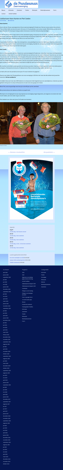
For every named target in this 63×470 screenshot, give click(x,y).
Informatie (11, 10)
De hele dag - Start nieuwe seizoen (18, 231)
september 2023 (7, 308)
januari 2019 (5, 382)
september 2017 (7, 401)
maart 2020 (5, 363)
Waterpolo (34, 10)
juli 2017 (5, 406)
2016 (23, 272)
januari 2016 (5, 435)
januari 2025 (5, 287)
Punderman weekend (27, 304)
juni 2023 (5, 313)
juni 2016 (5, 428)
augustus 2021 (6, 344)
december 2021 (6, 337)
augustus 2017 (6, 404)
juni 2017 (5, 409)
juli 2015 (5, 447)
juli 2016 (5, 425)
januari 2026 (5, 275)
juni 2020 (5, 361)
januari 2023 (5, 318)
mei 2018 (5, 392)
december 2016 (6, 416)
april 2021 (5, 349)
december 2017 (6, 399)
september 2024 (7, 291)
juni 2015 (5, 449)
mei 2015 (5, 452)
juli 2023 (5, 310)
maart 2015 (5, 456)
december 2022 (6, 320)
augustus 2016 (6, 423)
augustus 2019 (6, 373)
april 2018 (5, 394)
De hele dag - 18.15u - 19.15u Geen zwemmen (20, 243)
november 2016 (6, 418)
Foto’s (54, 10)
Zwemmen (19, 10)
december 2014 (6, 459)
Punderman (11, 20)
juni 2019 (5, 375)
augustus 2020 (6, 358)
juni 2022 (5, 325)
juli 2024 (5, 294)
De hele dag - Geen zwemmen (17, 235)
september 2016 (7, 420)
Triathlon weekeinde (14, 262)
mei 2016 (5, 430)
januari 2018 (5, 397)
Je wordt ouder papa (27, 299)
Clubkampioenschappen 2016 (29, 283)
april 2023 (5, 315)
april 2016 (5, 432)
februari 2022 (6, 334)
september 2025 (7, 277)
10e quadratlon (49, 152)
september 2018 (7, 385)
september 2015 (7, 442)
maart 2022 (5, 332)
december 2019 (6, 365)
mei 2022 (5, 327)
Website (43, 282)
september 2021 (7, 342)
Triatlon (27, 10)
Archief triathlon (13, 13)
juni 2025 (5, 282)
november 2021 (6, 339)
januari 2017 (5, 413)
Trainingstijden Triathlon (27, 306)
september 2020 (7, 356)
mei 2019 (5, 377)
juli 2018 (5, 387)
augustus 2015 (6, 444)
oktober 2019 (6, 368)
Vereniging (43, 277)
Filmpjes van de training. (27, 291)
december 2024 (6, 289)
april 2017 (5, 411)
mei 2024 (5, 296)
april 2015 (5, 454)
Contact (3, 13)
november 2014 (6, 461)
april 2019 (5, 380)
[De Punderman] (31, 4)
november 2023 (6, 306)
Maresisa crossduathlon (16, 152)
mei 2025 (5, 284)
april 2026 (5, 272)
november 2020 (6, 351)
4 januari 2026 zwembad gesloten (17, 260)
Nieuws (3, 10)
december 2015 (6, 437)
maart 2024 (5, 301)
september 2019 (7, 370)
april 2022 (5, 330)
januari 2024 (5, 303)
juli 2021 (5, 346)
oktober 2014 (6, 464)
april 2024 (5, 298)
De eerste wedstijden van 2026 (17, 257)
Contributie (24, 288)
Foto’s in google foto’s (27, 297)
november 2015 (6, 440)
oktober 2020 (6, 353)
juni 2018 (5, 389)
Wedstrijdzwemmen (45, 10)
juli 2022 (5, 322)
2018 (23, 275)
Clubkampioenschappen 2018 (29, 286)
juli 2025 (5, 279)
